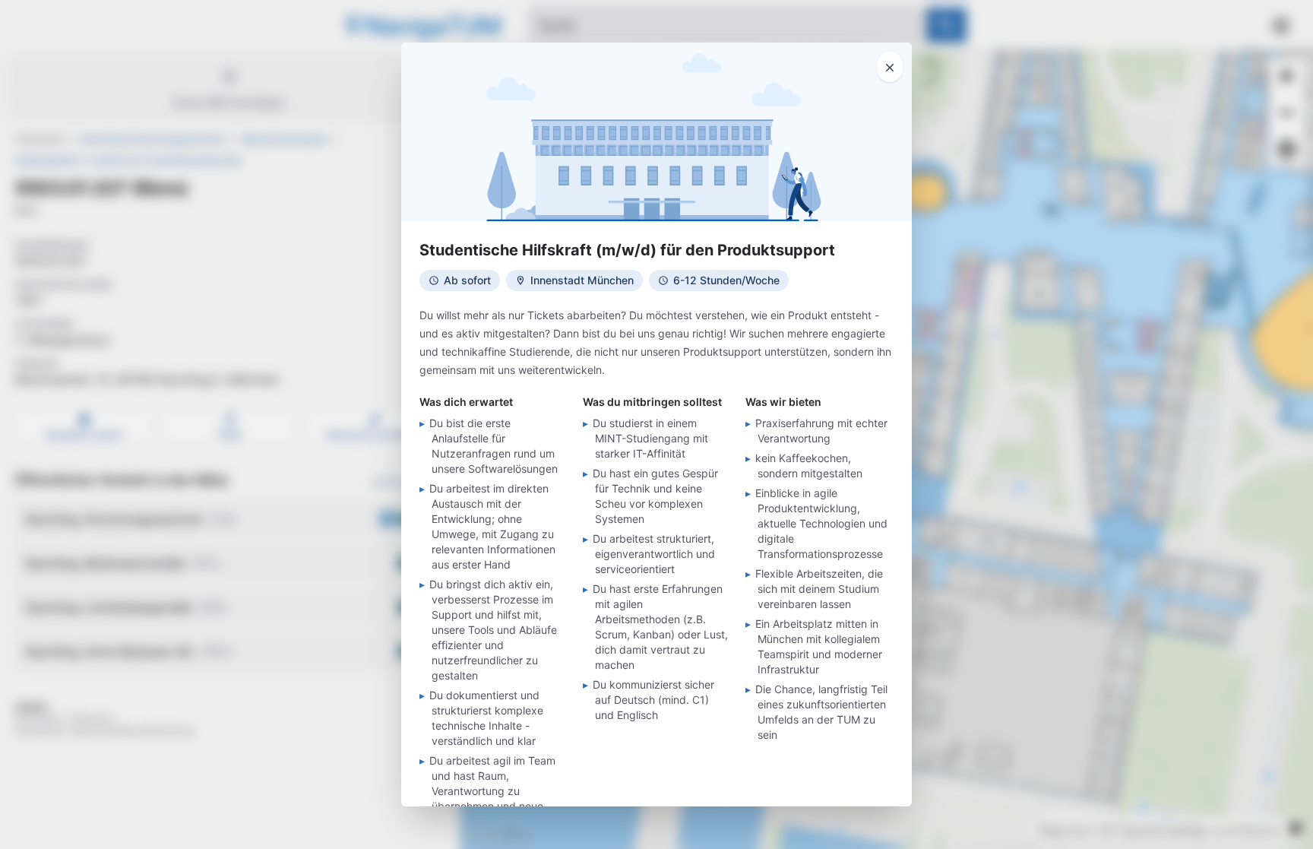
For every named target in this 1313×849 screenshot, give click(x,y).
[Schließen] (890, 67)
